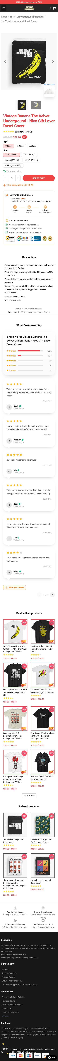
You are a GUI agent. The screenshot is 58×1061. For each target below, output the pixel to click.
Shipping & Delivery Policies (13, 997)
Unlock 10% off (5, 1049)
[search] (50, 8)
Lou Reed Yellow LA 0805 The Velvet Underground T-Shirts (41, 649)
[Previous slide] (5, 61)
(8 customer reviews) (24, 132)
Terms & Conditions (10, 973)
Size (5, 150)
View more (29, 796)
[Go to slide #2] (36, 105)
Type (5, 142)
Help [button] (53, 1058)
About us (5, 969)
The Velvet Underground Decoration (27, 16)
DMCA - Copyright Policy (12, 981)
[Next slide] (53, 61)
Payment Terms (8, 1001)
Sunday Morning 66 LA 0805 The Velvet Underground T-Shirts (15, 692)
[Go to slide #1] (22, 105)
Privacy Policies (8, 977)
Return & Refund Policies (12, 1005)
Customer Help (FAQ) (11, 1012)
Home (4, 16)
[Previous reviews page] (39, 594)
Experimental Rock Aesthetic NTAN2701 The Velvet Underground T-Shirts (42, 736)
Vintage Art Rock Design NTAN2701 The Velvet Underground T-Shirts (13, 779)
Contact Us (6, 1008)
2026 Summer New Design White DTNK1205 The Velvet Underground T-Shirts (15, 649)
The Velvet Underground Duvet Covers (19, 21)
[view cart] (54, 8)
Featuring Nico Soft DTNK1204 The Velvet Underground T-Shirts (12, 736)
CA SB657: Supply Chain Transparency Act (19, 985)
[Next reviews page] (52, 594)
